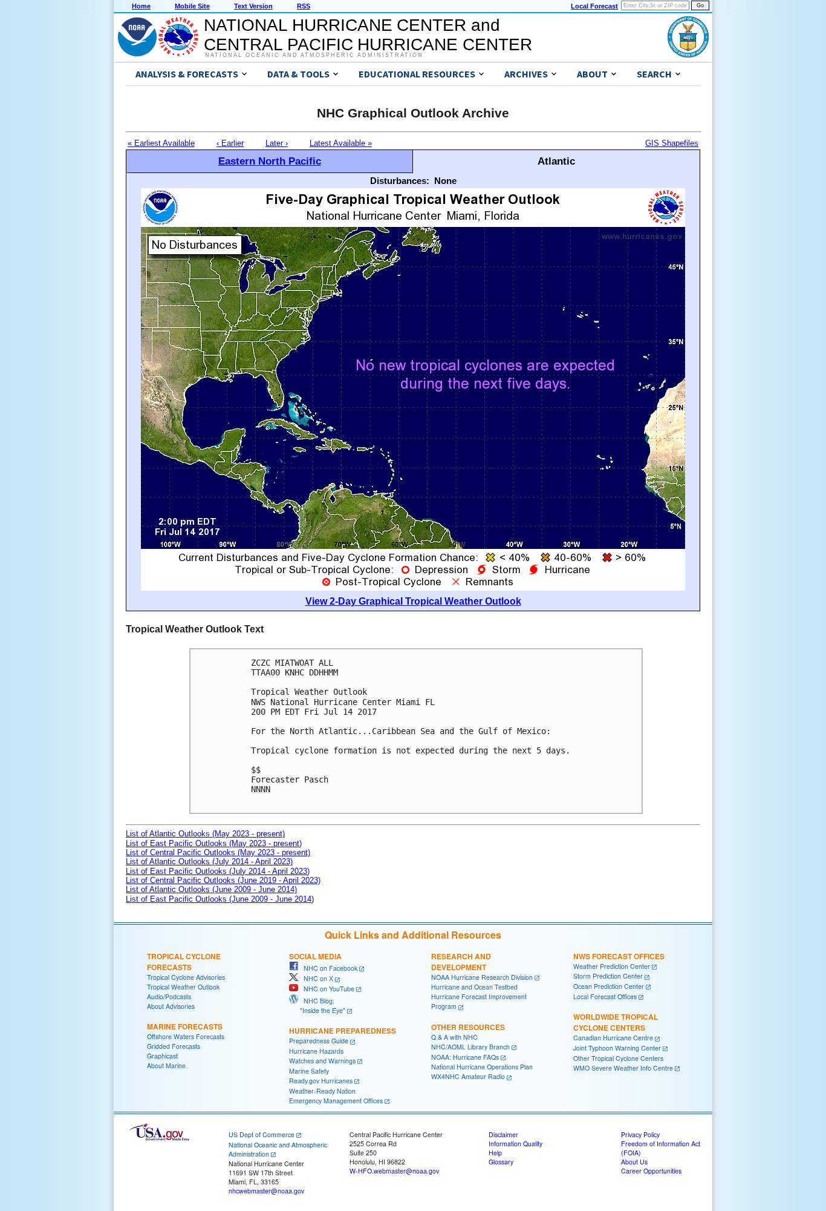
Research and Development (461, 962)
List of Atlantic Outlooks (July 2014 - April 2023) (209, 861)
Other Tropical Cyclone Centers (618, 1058)
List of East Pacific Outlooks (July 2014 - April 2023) (218, 871)
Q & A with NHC (454, 1037)
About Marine (166, 1065)
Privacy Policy (640, 1134)
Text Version (253, 6)
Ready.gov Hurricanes (321, 1080)
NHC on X (315, 978)
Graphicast (162, 1055)
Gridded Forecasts (173, 1046)
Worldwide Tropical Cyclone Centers (615, 1022)
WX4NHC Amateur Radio (468, 1076)
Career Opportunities (651, 1170)
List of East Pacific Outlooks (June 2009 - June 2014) (220, 899)
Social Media (315, 956)
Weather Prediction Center (611, 966)
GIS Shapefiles (671, 143)
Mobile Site (192, 6)
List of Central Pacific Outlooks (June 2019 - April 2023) (223, 880)
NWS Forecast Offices (619, 956)
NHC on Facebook (327, 968)
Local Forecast (594, 6)
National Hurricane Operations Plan (482, 1066)
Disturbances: (399, 181)
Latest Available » (341, 143)
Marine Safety (309, 1070)
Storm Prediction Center (608, 975)
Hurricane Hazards (316, 1050)
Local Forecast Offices (605, 996)
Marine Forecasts (185, 1026)
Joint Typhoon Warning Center (617, 1047)
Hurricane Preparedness (342, 1030)
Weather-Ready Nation (322, 1090)
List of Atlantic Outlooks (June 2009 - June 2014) (211, 889)
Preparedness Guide (318, 1040)
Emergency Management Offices (336, 1100)
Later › (276, 143)
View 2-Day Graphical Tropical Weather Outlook (413, 601)
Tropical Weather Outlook (183, 986)
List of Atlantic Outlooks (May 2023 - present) (205, 833)
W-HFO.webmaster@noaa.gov (394, 1170)
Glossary (501, 1161)
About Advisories (171, 1006)
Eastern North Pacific (269, 161)
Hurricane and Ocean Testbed (474, 986)
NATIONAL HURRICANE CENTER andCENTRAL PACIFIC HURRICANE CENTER (368, 35)
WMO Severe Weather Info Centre (623, 1067)
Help (495, 1152)
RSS (303, 6)
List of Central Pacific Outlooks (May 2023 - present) (218, 852)
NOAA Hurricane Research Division (482, 977)
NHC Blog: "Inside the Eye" (317, 1005)
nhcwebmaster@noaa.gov (266, 1190)
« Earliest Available (161, 143)
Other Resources (468, 1027)
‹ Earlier (230, 143)
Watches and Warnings (322, 1060)
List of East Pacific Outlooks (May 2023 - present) (214, 843)
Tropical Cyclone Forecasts (184, 962)
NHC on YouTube (326, 988)
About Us (634, 1161)
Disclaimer (503, 1134)
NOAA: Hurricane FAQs (465, 1057)
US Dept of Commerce (261, 1134)
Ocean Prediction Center (608, 986)
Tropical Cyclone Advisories (186, 977)
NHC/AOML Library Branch (470, 1046)
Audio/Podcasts (169, 996)
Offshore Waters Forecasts (185, 1036)
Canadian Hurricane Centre (613, 1037)
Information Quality (515, 1143)
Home (141, 6)
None (445, 181)
